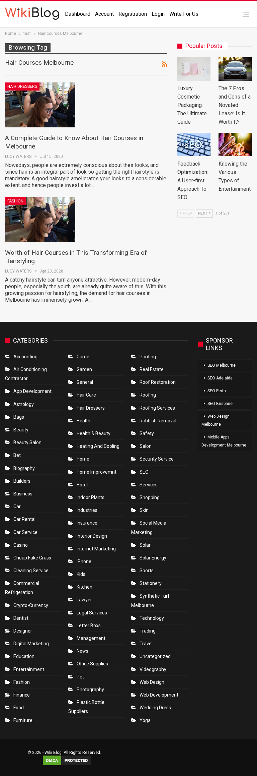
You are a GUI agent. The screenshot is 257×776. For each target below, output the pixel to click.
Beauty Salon (27, 442)
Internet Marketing (96, 548)
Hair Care (86, 395)
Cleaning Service (31, 570)
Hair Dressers (22, 86)
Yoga (145, 720)
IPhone (84, 561)
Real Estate (152, 369)
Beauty (20, 429)
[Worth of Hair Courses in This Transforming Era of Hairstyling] (40, 219)
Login (158, 14)
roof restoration (158, 382)
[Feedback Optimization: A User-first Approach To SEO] (194, 144)
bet (17, 455)
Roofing (148, 395)
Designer (22, 631)
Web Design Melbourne (215, 420)
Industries (87, 510)
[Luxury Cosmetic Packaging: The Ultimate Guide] (194, 69)
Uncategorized (155, 656)
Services (149, 484)
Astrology (23, 404)
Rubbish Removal (158, 420)
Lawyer (84, 599)
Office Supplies (92, 663)
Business (22, 493)
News (82, 651)
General (85, 382)
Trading (148, 631)
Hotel (82, 484)
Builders (21, 481)
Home (83, 459)
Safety (147, 433)
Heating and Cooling (98, 446)
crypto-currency (30, 605)
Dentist (20, 618)
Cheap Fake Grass (32, 557)
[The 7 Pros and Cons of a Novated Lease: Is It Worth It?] (235, 69)
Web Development (159, 695)
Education (23, 656)
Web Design (152, 682)
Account (104, 14)
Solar (145, 545)
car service (25, 532)
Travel (146, 643)
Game (83, 356)
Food (18, 707)
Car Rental (24, 519)
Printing (148, 356)
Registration (132, 14)
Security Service (157, 459)
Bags (18, 417)
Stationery (151, 583)
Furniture (22, 720)
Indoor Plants (90, 497)
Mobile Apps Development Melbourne (223, 441)
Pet (80, 676)
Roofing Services (157, 408)
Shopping (150, 497)
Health (83, 420)
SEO (144, 472)
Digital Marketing (31, 643)
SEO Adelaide (220, 378)
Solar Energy (153, 557)
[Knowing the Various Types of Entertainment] (235, 144)
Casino (20, 545)
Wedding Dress (156, 707)
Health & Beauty (93, 433)
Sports (147, 570)
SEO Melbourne (221, 365)
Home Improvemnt (96, 472)
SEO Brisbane (220, 403)
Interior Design (92, 536)
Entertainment (28, 669)
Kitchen (84, 587)
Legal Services (92, 612)
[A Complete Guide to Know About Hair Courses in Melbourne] (40, 104)
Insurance (87, 523)
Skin (144, 510)
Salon (146, 446)
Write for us (183, 14)
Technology (152, 618)
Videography (153, 669)
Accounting (25, 356)
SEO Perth (216, 391)
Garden (84, 369)
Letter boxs (89, 625)
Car (17, 506)
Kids (81, 574)
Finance (21, 695)
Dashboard (77, 14)
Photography (90, 689)
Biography (24, 468)
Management (91, 638)
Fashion (15, 201)
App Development (32, 391)
